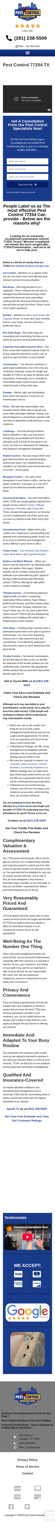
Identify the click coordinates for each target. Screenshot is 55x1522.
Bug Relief (18, 806)
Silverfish (21, 508)
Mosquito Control (12, 477)
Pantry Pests (10, 550)
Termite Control (11, 656)
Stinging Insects (12, 593)
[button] (27, 53)
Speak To (13, 1108)
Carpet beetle (38, 315)
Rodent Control (11, 456)
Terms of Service (27, 1466)
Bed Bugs (8, 287)
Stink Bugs (9, 628)
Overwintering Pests (14, 529)
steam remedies (28, 764)
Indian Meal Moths (12, 554)
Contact (27, 1473)
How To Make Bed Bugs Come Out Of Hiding (26, 1420)
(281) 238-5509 (28, 150)
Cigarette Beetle (11, 318)
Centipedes (9, 508)
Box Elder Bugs (12, 333)
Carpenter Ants (11, 347)
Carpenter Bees (34, 347)
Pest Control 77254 (27, 212)
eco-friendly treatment (32, 767)
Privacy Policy (28, 1460)
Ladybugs (8, 431)
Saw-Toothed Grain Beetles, (34, 550)
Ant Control (9, 273)
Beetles (7, 315)
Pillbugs (40, 505)
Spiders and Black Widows (18, 561)
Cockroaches (10, 364)
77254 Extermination (17, 247)
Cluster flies (38, 508)
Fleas (6, 406)
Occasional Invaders (14, 498)
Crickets (30, 505)
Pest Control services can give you (29, 266)
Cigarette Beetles (37, 554)
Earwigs (7, 392)
